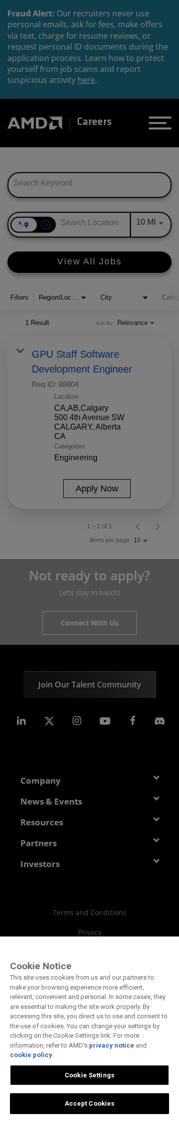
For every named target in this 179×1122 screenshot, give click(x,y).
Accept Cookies (90, 1103)
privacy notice (111, 1045)
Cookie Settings (89, 1075)
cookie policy (31, 1055)
